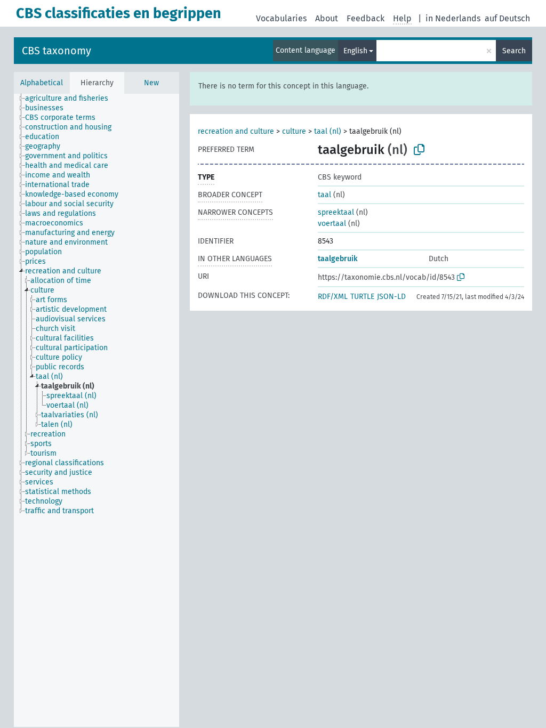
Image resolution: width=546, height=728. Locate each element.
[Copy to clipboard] (419, 150)
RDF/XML (333, 296)
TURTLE (362, 296)
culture (294, 131)
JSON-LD (391, 296)
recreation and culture (236, 131)
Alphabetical (41, 82)
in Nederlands (452, 18)
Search (514, 50)
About (326, 18)
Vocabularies (281, 18)
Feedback (365, 18)
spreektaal (336, 212)
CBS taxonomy (56, 50)
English (355, 50)
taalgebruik (337, 258)
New (151, 82)
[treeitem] (71, 98)
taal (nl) (327, 131)
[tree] (96, 410)
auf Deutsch (507, 18)
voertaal (332, 223)
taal (324, 194)
